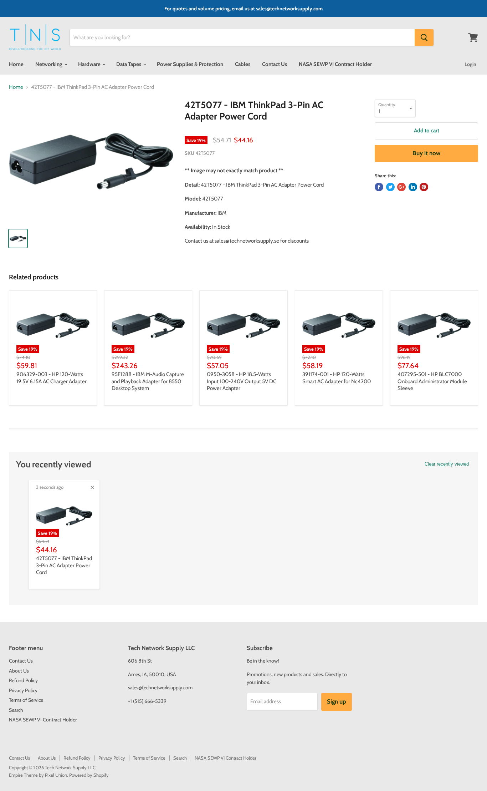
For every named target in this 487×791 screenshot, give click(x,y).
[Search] (424, 37)
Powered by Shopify (89, 775)
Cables (242, 64)
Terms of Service (26, 700)
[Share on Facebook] (379, 187)
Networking (49, 64)
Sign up (336, 701)
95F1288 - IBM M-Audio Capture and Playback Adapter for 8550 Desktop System (148, 381)
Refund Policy (23, 680)
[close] (92, 487)
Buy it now (426, 153)
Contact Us (274, 64)
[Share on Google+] (401, 187)
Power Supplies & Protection (190, 64)
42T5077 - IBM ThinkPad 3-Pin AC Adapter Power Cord (64, 565)
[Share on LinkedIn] (413, 187)
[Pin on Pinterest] (424, 187)
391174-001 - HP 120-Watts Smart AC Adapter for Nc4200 (336, 378)
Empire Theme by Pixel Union (38, 775)
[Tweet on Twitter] (390, 187)
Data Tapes (129, 64)
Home (16, 64)
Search (16, 710)
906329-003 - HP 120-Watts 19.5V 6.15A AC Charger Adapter (51, 378)
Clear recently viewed (447, 464)
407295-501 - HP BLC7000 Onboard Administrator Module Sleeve (432, 381)
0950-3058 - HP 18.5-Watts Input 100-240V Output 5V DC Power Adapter (241, 381)
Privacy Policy (23, 690)
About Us (19, 671)
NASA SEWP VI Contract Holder (335, 64)
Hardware (90, 64)
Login (470, 64)
